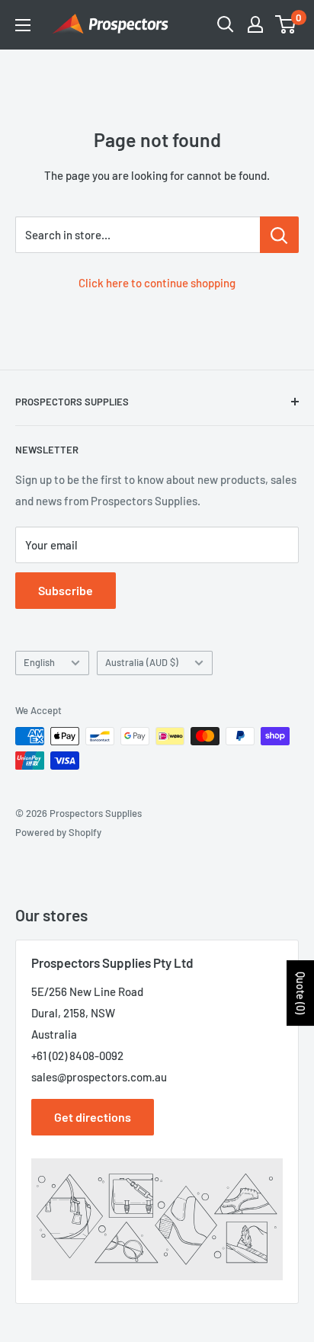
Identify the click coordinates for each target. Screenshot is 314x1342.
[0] (286, 24)
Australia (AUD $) (141, 662)
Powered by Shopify (58, 832)
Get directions (92, 1117)
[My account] (255, 24)
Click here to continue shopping (157, 283)
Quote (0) (300, 993)
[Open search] (225, 24)
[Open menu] (22, 25)
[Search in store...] (279, 234)
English (39, 662)
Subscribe (65, 590)
